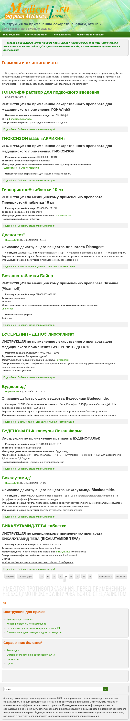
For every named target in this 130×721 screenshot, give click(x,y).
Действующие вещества (20, 619)
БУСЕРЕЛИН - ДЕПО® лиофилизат (38, 334)
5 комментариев (27, 266)
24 (77, 576)
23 (71, 576)
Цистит (10, 663)
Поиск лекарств (61, 34)
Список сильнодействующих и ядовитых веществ (34, 632)
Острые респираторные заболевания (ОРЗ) (31, 654)
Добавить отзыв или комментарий (36, 129)
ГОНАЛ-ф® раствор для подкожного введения (50, 92)
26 (90, 576)
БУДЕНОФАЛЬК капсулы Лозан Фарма (42, 431)
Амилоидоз (13, 650)
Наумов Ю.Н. (12, 239)
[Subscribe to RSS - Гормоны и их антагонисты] (4, 604)
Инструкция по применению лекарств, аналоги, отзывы (52, 23)
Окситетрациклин (30, 167)
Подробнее (9, 129)
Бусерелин (63, 359)
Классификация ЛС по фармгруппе (26, 623)
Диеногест (7, 308)
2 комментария (26, 421)
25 (84, 576)
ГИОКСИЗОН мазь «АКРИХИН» (34, 138)
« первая (10, 576)
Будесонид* (14, 386)
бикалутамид (63, 551)
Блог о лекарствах (36, 34)
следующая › (105, 576)
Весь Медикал (11, 34)
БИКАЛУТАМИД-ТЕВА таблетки (34, 526)
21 (61, 576)
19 (48, 576)
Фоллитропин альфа (20, 118)
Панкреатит (13, 658)
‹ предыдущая (25, 576)
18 (41, 576)
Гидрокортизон (10, 167)
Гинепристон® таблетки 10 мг (32, 189)
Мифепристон (63, 215)
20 (54, 576)
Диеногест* (13, 235)
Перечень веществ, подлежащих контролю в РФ (33, 628)
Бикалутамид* (16, 478)
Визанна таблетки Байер (27, 275)
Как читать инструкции (90, 34)
